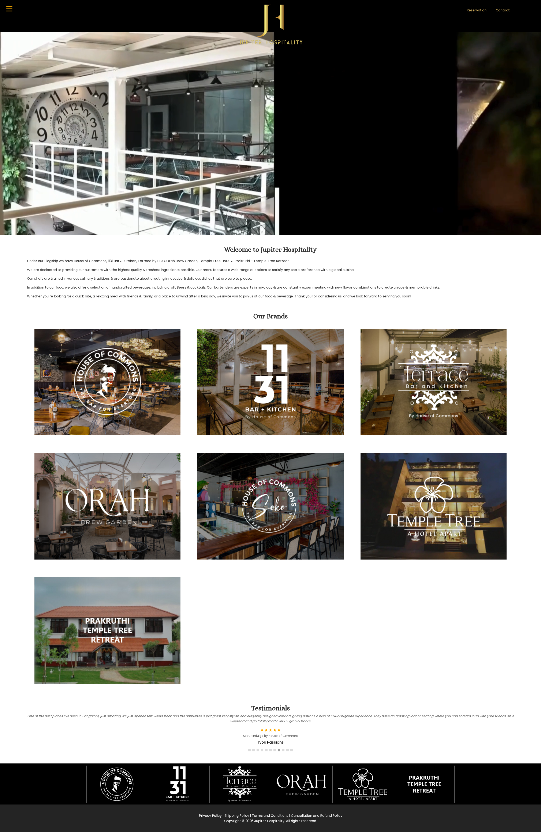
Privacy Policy (210, 815)
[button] (249, 750)
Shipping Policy (236, 815)
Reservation (476, 10)
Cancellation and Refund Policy (316, 815)
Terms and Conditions (270, 815)
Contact (503, 10)
